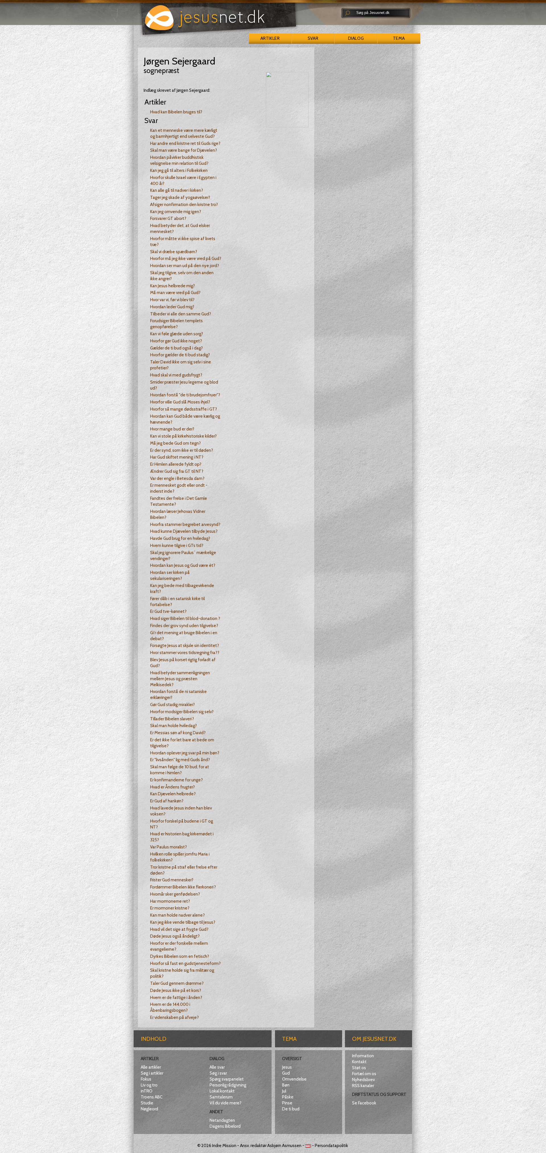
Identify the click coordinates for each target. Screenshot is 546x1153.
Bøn (285, 1085)
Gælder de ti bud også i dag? (176, 348)
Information (363, 1055)
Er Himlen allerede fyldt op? (175, 464)
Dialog (356, 38)
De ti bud (290, 1109)
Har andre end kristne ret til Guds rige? (185, 143)
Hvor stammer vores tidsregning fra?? (184, 652)
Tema (399, 38)
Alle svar (217, 1067)
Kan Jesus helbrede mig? (172, 285)
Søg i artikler (152, 1073)
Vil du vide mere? (225, 1103)
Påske (287, 1097)
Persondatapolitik (331, 1145)
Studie (147, 1103)
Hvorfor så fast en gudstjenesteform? (185, 963)
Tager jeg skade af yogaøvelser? (180, 197)
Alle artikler (151, 1067)
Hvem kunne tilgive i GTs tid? (176, 545)
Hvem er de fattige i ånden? (176, 997)
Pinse (287, 1103)
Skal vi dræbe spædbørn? (173, 251)
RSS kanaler (363, 1085)
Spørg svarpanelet (227, 1079)
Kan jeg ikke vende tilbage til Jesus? (182, 922)
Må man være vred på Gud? (175, 292)
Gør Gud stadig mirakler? (172, 704)
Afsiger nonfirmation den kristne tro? (184, 204)
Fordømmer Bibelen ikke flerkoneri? (183, 887)
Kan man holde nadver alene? (177, 915)
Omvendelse (294, 1079)
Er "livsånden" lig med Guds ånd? (180, 759)
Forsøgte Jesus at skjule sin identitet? (184, 645)
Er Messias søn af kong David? (178, 732)
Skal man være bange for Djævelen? (183, 150)
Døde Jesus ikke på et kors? (175, 990)
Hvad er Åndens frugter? (172, 787)
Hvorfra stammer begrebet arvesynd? (185, 524)
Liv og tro (149, 1085)
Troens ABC (151, 1097)
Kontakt (359, 1061)
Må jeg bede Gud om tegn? (175, 443)
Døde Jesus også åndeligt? (175, 936)
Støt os (359, 1067)
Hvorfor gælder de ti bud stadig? (180, 354)
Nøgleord (149, 1109)
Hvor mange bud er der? (172, 429)
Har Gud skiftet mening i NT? (176, 457)
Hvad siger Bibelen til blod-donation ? (185, 618)
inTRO (146, 1091)
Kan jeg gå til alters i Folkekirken (179, 170)
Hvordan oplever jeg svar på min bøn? (184, 753)
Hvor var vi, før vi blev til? (172, 299)
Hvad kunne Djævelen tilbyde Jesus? (184, 531)
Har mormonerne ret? (170, 901)
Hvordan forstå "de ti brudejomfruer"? (185, 394)
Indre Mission (224, 1145)
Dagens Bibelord (225, 1126)
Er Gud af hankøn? (166, 801)
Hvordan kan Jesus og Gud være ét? (182, 565)
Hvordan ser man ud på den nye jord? (184, 265)
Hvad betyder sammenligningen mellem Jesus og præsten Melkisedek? (180, 678)
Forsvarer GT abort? (168, 218)
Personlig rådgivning (228, 1085)
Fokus (146, 1079)
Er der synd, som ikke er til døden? (181, 450)
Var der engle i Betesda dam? (177, 478)
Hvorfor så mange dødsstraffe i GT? (183, 409)
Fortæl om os (364, 1073)
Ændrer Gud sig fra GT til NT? (176, 471)
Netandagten (222, 1120)
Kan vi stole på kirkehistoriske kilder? (183, 436)
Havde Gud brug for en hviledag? (180, 538)
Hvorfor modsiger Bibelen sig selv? (182, 711)
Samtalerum (221, 1097)
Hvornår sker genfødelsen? (175, 894)
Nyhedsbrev (363, 1079)
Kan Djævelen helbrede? (173, 793)
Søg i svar (218, 1073)
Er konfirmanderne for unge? (176, 779)
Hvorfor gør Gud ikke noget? (176, 341)
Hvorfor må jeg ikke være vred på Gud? (185, 258)
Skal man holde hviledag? (173, 725)
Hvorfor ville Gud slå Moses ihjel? (180, 402)
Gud (286, 1073)
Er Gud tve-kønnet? (168, 611)
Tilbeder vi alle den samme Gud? (180, 314)
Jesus (287, 1067)
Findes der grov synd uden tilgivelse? (184, 625)
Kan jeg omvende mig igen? (175, 211)
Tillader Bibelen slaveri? (172, 718)
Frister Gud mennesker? (171, 880)
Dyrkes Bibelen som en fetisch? (179, 956)
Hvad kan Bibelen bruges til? (176, 112)
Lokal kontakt (222, 1091)
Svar (313, 38)
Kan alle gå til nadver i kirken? (176, 190)
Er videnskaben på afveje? (174, 1017)
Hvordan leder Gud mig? (172, 306)
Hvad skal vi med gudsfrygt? (176, 375)
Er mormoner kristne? (169, 908)
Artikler (270, 38)
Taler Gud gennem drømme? (177, 983)
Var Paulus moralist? (168, 847)
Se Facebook (364, 1103)
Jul (284, 1091)
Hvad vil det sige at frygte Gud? (179, 929)
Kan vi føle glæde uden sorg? (176, 333)
